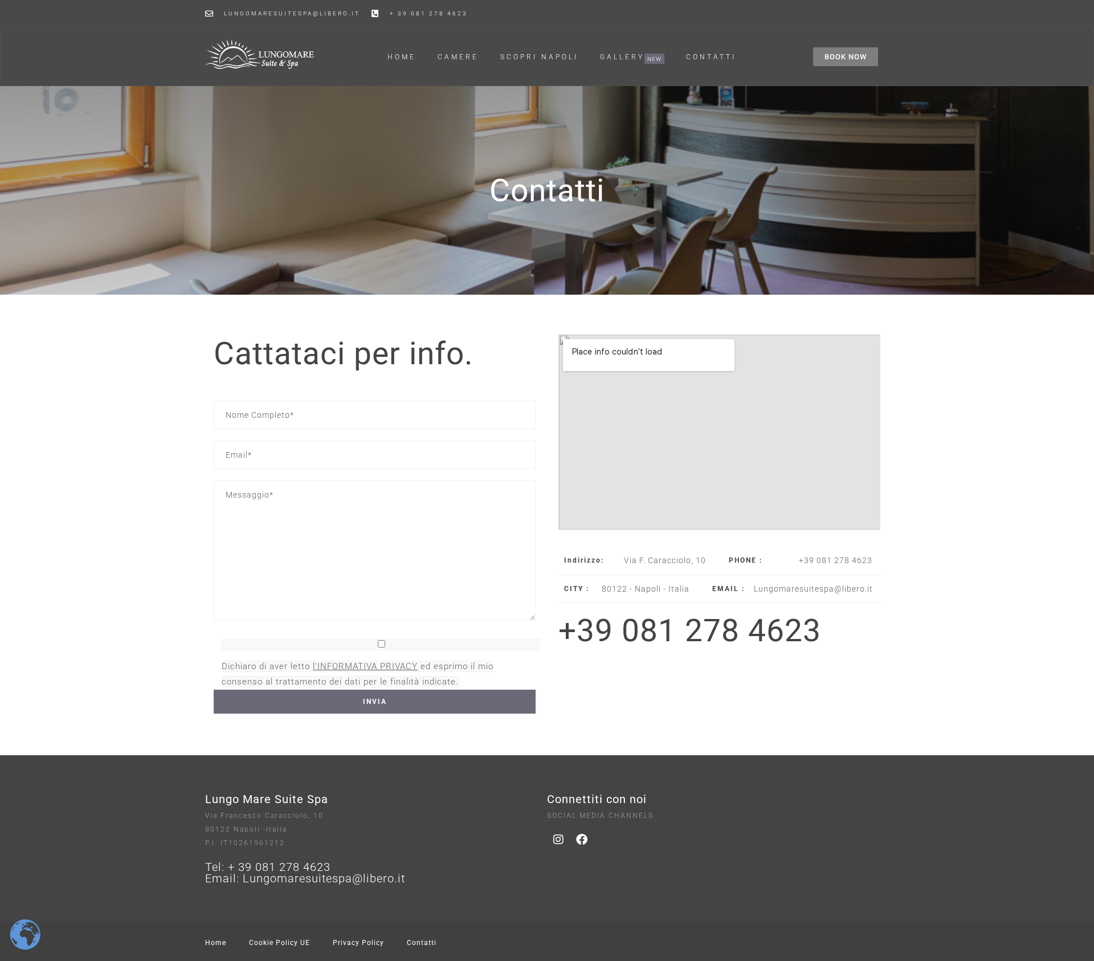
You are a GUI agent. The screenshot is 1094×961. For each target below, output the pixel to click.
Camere (458, 57)
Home (401, 57)
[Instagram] (558, 839)
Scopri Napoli (539, 57)
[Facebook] (581, 839)
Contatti (711, 57)
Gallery (622, 57)
